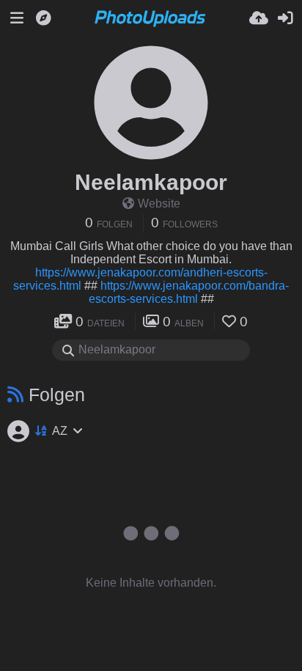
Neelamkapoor (151, 182)
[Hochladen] (258, 18)
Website (159, 203)
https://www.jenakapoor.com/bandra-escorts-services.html (189, 292)
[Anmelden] (285, 18)
